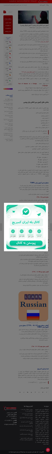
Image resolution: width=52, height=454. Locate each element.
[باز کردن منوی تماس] (48, 450)
